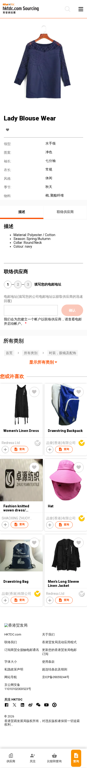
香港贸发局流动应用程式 (59, 642)
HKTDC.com (12, 634)
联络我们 (10, 642)
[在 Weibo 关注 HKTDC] (30, 705)
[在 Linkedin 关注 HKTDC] (22, 705)
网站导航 (10, 677)
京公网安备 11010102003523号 (17, 687)
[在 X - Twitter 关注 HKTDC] (14, 705)
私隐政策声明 (13, 669)
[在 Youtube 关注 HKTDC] (46, 705)
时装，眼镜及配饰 (62, 353)
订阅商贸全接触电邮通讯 (21, 650)
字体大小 (10, 661)
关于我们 (48, 634)
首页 (9, 353)
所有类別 (30, 353)
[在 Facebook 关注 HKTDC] (6, 705)
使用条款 (48, 661)
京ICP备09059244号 (55, 677)
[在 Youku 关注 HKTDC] (54, 705)
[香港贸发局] (43, 627)
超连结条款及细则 (54, 669)
